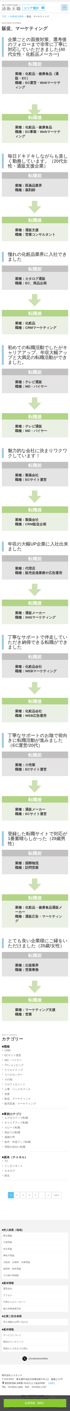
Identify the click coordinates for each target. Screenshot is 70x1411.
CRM (7, 1050)
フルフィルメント (14, 1084)
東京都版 (7, 1235)
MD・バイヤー (13, 1060)
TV (6, 1160)
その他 (8, 1079)
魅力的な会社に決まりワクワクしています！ (37, 453)
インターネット (13, 1165)
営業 (7, 1093)
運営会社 (7, 1288)
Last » (56, 1195)
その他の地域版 (11, 1275)
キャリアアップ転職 (16, 1122)
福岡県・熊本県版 (12, 1268)
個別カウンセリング (13, 1341)
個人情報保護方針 (12, 1308)
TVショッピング (14, 1064)
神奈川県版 (8, 1255)
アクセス (7, 1295)
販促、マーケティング (17, 1098)
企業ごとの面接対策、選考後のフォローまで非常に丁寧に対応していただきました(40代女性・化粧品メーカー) (38, 47)
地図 (51, 1383)
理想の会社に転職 (14, 1146)
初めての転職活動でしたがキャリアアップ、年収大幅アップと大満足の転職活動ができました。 (38, 355)
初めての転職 (12, 1132)
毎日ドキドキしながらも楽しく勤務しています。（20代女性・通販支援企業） (38, 161)
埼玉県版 (7, 1249)
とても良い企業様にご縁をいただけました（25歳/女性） (38, 943)
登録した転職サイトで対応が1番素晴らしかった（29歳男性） (37, 838)
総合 (7, 1175)
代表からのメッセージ (14, 1302)
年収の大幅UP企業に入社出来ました (38, 546)
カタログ (9, 1170)
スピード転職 (12, 1127)
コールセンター (13, 1074)
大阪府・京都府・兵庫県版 (16, 1262)
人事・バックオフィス (17, 1089)
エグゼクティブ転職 (16, 1117)
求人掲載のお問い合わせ (15, 1322)
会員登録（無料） (35, 1402)
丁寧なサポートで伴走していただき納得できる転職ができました (38, 642)
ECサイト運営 (12, 1055)
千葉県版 (7, 1242)
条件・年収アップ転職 (17, 1141)
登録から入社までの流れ (15, 1348)
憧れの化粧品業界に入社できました (37, 257)
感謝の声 (9, 1137)
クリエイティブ (13, 1069)
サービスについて (12, 1335)
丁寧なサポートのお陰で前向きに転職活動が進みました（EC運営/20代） (37, 740)
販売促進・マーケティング (20, 1103)
